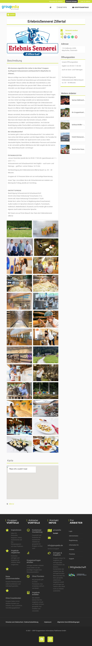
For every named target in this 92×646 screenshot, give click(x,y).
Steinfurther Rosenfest (80, 149)
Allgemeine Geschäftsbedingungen (68, 622)
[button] (11, 14)
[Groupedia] (50, 7)
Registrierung (73, 540)
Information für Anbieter (74, 547)
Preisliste (72, 554)
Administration (73, 536)
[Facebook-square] (42, 639)
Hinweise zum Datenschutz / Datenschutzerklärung (22, 622)
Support (71, 558)
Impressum (47, 622)
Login (70, 531)
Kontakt (55, 533)
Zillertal (11, 504)
